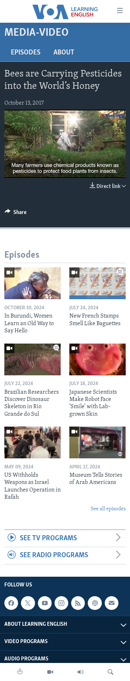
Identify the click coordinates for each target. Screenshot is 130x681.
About (63, 52)
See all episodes (108, 509)
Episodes (25, 52)
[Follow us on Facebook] (11, 603)
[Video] (50, 672)
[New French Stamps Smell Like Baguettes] (97, 283)
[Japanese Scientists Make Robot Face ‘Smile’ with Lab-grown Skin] (97, 359)
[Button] (15, 214)
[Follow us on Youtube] (45, 603)
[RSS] (78, 603)
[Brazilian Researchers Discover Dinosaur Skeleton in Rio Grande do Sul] (32, 359)
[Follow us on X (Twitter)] (28, 603)
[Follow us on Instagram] (61, 603)
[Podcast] (94, 603)
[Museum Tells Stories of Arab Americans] (97, 442)
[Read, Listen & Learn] (20, 672)
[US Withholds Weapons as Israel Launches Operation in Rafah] (32, 442)
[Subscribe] (111, 603)
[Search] (110, 672)
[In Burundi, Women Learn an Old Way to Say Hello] (32, 283)
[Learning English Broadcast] (80, 672)
